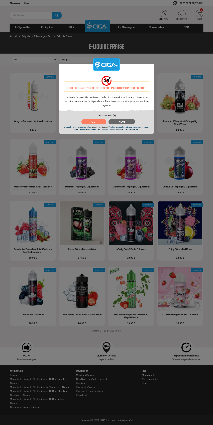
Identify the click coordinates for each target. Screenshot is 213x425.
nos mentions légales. (99, 127)
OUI (93, 121)
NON (121, 121)
